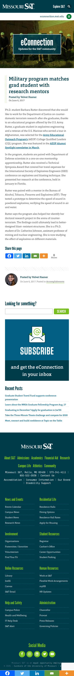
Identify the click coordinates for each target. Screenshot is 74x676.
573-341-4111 (57, 472)
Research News (12, 522)
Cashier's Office (47, 546)
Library (8, 575)
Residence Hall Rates (50, 517)
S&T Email (10, 591)
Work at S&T (46, 575)
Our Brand (64, 480)
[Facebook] (9, 255)
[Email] (35, 255)
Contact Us (47, 476)
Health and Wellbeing (16, 615)
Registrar (44, 541)
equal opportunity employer (47, 663)
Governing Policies (49, 626)
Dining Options (47, 512)
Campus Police (12, 610)
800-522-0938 (28, 476)
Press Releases (47, 620)
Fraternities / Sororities (16, 546)
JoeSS (8, 581)
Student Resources (49, 534)
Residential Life (48, 499)
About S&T (9, 458)
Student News (12, 517)
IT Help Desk (11, 620)
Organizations (12, 541)
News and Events (14, 499)
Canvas (8, 586)
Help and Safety (13, 602)
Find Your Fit (11, 557)
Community (50, 465)
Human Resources (49, 568)
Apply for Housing (49, 522)
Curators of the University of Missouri (35, 666)
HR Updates (45, 591)
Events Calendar (13, 506)
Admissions (23, 458)
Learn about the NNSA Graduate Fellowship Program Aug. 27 (35, 404)
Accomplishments (55, 281)
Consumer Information (40, 480)
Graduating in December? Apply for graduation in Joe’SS (33, 410)
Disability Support (38, 483)
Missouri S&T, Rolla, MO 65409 (25, 472)
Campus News (12, 512)
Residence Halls (47, 506)
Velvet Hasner (28, 97)
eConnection (37, 42)
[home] (25, 6)
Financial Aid (51, 458)
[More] (44, 255)
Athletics (37, 465)
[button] (68, 6)
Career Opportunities (50, 552)
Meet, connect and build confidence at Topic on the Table (33, 420)
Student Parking (48, 557)
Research (65, 458)
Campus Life (24, 465)
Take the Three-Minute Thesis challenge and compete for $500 (36, 415)
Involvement (11, 534)
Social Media (37, 645)
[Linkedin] (27, 255)
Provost (43, 615)
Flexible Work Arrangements (54, 581)
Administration (48, 602)
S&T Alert (10, 626)
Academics (37, 458)
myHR (43, 586)
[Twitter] (18, 255)
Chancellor (45, 610)
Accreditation (13, 480)
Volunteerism (11, 552)
